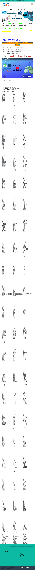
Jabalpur (3, 259)
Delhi (24, 534)
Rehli (24, 437)
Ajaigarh (24, 93)
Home (13, 547)
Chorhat (14, 195)
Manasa (24, 342)
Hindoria (24, 246)
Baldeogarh (4, 135)
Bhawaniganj (4, 169)
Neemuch (3, 388)
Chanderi (14, 186)
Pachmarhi (3, 393)
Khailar (14, 291)
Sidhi (13, 482)
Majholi (24, 337)
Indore (3, 255)
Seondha (14, 463)
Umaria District (4, 522)
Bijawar (3, 178)
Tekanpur (14, 506)
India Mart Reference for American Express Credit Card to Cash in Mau (12, 88)
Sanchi (14, 449)
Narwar (24, 385)
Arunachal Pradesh (26, 532)
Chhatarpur (14, 191)
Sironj (14, 492)
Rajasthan (14, 541)
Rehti (13, 439)
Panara (24, 399)
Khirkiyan (14, 305)
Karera (14, 281)
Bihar (13, 533)
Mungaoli (14, 367)
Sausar (14, 458)
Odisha (14, 540)
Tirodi (24, 514)
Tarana (24, 504)
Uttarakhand (15, 543)
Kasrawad (24, 284)
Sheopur (14, 477)
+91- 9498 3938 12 (8, 0)
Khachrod (24, 289)
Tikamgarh (3, 513)
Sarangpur (3, 453)
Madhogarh (4, 331)
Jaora (24, 265)
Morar (24, 361)
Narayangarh (25, 380)
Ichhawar (24, 251)
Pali (13, 396)
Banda (24, 141)
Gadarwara (25, 217)
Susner (24, 499)
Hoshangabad (15, 248)
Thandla (14, 511)
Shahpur (24, 471)
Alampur (3, 97)
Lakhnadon (14, 324)
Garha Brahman (15, 219)
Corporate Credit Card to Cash (22, 555)
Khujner (3, 307)
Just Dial (29, 547)
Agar (3, 92)
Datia (3, 202)
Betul (3, 159)
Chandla (24, 189)
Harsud (24, 241)
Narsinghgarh (4, 384)
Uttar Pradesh (4, 543)
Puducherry (25, 540)
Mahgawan (14, 334)
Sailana (3, 446)
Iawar (3, 250)
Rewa (3, 441)
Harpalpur (14, 238)
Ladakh (24, 537)
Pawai (3, 412)
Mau (3, 355)
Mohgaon (3, 360)
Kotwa (24, 318)
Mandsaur (3, 350)
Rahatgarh (25, 423)
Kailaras (24, 275)
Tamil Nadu (4, 542)
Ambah (3, 108)
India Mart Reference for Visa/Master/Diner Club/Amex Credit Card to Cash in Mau (14, 86)
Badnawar (14, 124)
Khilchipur (25, 303)
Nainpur (24, 375)
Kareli (3, 280)
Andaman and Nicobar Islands (7, 532)
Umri (24, 523)
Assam (3, 533)
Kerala (14, 537)
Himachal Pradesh (5, 536)
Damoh (14, 200)
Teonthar (24, 509)
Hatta (3, 245)
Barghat (3, 145)
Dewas (3, 207)
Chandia (3, 188)
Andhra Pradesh (15, 532)
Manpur (14, 353)
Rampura (3, 431)
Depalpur (14, 205)
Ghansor (14, 224)
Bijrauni (24, 179)
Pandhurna (4, 403)
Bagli (24, 127)
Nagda (24, 370)
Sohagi (3, 496)
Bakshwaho (25, 131)
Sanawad (24, 447)
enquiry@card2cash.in (24, 0)
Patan (3, 410)
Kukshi (14, 320)
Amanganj (3, 102)
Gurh (24, 232)
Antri (24, 112)
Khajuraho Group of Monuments (7, 293)
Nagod (14, 372)
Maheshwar (25, 332)
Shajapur (3, 474)
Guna (3, 231)
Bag (2, 126)
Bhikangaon (25, 170)
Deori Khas (25, 203)
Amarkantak (25, 103)
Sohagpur (14, 496)
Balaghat (14, 133)
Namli (14, 377)
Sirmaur (24, 490)
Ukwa (24, 518)
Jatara (14, 267)
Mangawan (25, 351)
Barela (14, 143)
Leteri (3, 326)
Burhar (24, 184)
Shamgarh (25, 475)
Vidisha (3, 527)
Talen (3, 503)
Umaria (14, 520)
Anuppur (14, 114)
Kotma (3, 317)
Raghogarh (4, 422)
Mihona (14, 358)
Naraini (3, 379)
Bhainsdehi (4, 164)
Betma (14, 157)
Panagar (3, 398)
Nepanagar (25, 389)
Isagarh (24, 256)
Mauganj (24, 356)
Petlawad (24, 413)
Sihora (3, 484)
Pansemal (14, 406)
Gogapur (3, 226)
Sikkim (24, 541)
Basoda (3, 151)
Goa (2, 535)
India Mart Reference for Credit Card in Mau (9, 87)
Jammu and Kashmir (16, 536)
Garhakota (3, 221)
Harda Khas (4, 237)
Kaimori (14, 277)
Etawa (3, 216)
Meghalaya (14, 539)
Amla (13, 109)
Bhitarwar (3, 173)
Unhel (14, 525)
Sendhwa (24, 461)
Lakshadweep (4, 538)
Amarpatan (14, 105)
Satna (13, 453)
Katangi (14, 286)
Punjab (3, 541)
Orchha (14, 391)
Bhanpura (14, 167)
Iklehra (14, 253)
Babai (3, 121)
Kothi (13, 315)
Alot (13, 100)
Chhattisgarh (4, 534)
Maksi (14, 339)
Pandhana (14, 401)
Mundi (3, 367)
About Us (13, 548)
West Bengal (25, 543)
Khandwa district (4, 298)
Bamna (24, 136)
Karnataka (3, 537)
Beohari (3, 154)
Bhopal (24, 174)
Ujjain (3, 517)
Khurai (24, 308)
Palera (24, 394)
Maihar (3, 336)
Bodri (13, 181)
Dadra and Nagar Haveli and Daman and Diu (17, 534)
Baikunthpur (4, 130)
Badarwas (24, 122)
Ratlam (3, 436)
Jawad (3, 269)
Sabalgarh (24, 442)
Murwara (3, 369)
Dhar (3, 212)
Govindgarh (14, 229)
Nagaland (3, 540)
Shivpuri (3, 479)
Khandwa (14, 296)
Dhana (14, 210)
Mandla (24, 346)
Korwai (3, 312)
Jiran (13, 272)
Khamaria (24, 294)
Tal (13, 501)
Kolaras (14, 310)
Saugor (24, 456)
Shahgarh (3, 470)
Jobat (3, 274)
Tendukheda (4, 508)
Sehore (3, 460)
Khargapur (25, 299)
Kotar (24, 313)
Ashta (13, 119)
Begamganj (14, 152)
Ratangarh (14, 434)
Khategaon (4, 302)
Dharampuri (25, 213)
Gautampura (25, 222)
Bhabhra (14, 162)
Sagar (14, 444)
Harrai (3, 240)
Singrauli (3, 489)
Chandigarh (25, 533)
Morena (14, 363)
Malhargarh (4, 341)
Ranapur (24, 432)
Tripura (24, 542)
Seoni (3, 465)
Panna (24, 404)
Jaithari (14, 262)
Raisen (14, 425)
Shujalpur (24, 480)
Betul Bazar (25, 160)
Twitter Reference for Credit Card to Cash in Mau (9, 89)
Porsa (24, 418)
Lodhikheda (25, 327)
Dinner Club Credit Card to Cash (22, 563)
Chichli (3, 194)
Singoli (14, 487)
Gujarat (14, 535)
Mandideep (4, 345)
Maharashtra (25, 538)
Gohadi (24, 227)
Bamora (3, 140)
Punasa (14, 420)
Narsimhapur (15, 382)
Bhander (24, 165)
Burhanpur (4, 183)
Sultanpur (3, 498)
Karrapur (3, 283)
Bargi (24, 146)
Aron (3, 116)
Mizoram (24, 539)
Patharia (14, 410)
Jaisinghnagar (25, 260)
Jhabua (24, 270)
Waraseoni (25, 528)
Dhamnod (24, 208)
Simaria (24, 485)
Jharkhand (24, 536)
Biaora (14, 176)
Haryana (24, 535)
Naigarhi (3, 374)
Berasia (24, 155)
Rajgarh (3, 427)
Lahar (3, 323)
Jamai (3, 264)
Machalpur (14, 329)
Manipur (3, 539)
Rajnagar (24, 428)
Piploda (14, 415)
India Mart (30, 548)
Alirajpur (24, 98)
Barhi (13, 148)
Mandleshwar (15, 348)
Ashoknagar (25, 117)
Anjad (3, 111)
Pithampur (3, 417)
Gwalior (14, 234)
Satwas (3, 455)
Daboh (3, 197)
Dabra (24, 198)
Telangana (14, 542)
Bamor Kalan (15, 138)
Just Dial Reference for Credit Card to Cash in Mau (9, 80)
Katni (3, 288)
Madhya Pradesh (15, 538)
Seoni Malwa (25, 466)
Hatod (14, 243)
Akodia (14, 95)
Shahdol (14, 468)
